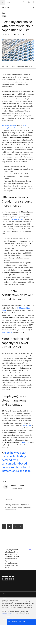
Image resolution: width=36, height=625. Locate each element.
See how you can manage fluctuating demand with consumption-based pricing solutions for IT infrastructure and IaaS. (16, 462)
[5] (26, 332)
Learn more (25, 442)
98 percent (27, 425)
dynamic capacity (18, 219)
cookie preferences (8, 613)
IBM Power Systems (9, 125)
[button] (28, 2)
